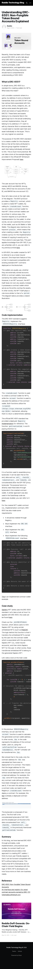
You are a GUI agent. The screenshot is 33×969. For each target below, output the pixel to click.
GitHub (20, 951)
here (21, 159)
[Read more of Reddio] (4, 27)
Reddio (9, 26)
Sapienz (5, 610)
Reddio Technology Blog (13, 3)
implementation (7, 424)
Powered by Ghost (16, 955)
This (3, 597)
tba (3, 796)
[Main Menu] (30, 3)
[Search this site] (26, 2)
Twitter (14, 951)
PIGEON (24, 630)
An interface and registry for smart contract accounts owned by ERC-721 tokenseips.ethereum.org (16, 892)
